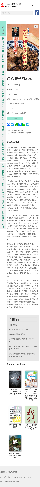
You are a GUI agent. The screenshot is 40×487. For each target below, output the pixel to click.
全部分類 (17, 130)
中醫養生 (13, 133)
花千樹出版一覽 (3, 44)
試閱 (15, 118)
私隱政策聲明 (13, 472)
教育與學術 (3, 175)
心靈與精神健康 (3, 147)
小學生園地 (3, 216)
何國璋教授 (20, 133)
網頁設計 (2, 481)
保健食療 (28, 133)
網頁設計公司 (13, 481)
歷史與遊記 (3, 115)
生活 (21, 130)
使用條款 (3, 472)
